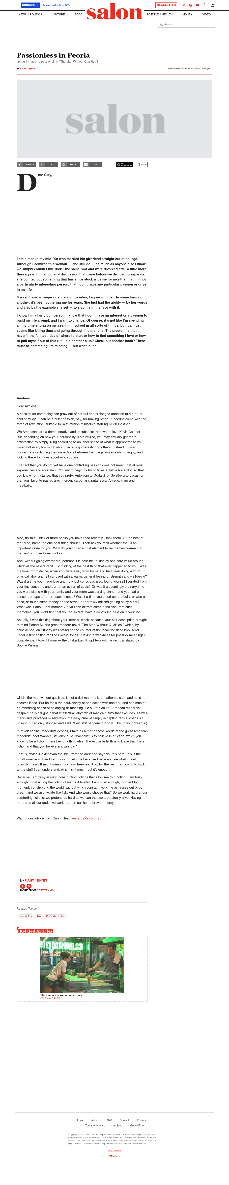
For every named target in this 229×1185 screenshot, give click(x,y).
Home (79, 1120)
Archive (117, 1125)
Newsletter (166, 5)
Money (187, 14)
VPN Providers (114, 1151)
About (94, 1120)
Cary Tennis (28, 69)
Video (206, 14)
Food (78, 14)
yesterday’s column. (86, 818)
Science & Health (160, 14)
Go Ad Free (137, 1125)
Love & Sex (25, 916)
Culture (58, 14)
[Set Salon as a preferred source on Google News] (124, 164)
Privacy (141, 1120)
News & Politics (30, 14)
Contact (124, 1120)
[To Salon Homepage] (114, 11)
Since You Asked (55, 916)
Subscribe (30, 5)
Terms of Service (95, 1125)
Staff (109, 1120)
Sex (38, 916)
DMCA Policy (115, 1156)
